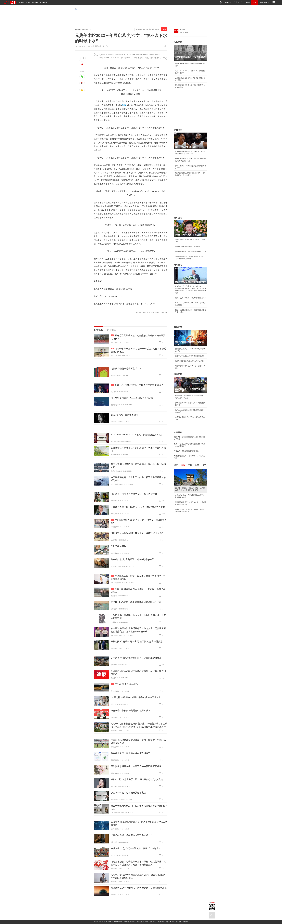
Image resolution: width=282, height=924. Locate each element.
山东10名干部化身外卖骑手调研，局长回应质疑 (134, 494)
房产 (176, 465)
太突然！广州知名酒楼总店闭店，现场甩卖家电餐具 (136, 658)
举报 (165, 46)
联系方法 (132, 922)
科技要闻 (178, 327)
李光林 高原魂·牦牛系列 (126, 684)
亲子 (204, 465)
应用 (27, 2)
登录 (254, 2)
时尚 (197, 465)
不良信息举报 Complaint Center (165, 922)
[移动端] (221, 2)
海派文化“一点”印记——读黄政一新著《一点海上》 (136, 848)
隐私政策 (152, 922)
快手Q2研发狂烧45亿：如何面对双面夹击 (189, 361)
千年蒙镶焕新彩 (118, 546)
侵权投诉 (185, 922)
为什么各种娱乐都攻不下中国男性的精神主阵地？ (139, 385)
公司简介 (126, 922)
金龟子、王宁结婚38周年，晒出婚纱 (187, 246)
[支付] (242, 2)
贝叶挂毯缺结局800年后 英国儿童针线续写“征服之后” (137, 533)
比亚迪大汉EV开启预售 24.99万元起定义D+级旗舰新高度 (139, 888)
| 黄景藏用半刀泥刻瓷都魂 (186, 451)
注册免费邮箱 (263, 2)
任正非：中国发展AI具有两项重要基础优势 (189, 356)
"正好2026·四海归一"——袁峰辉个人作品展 (132, 398)
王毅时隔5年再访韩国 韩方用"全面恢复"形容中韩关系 (137, 641)
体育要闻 (178, 130)
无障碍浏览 (35, 2)
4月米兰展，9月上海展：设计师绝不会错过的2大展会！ (138, 779)
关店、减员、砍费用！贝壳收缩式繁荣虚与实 (190, 298)
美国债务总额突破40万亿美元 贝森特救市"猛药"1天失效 (138, 507)
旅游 (183, 465)
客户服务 (145, 922)
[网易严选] (236, 2)
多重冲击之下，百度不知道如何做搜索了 (130, 753)
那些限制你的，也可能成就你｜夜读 (128, 792)
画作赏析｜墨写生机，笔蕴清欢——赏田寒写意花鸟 (136, 766)
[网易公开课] (228, 2)
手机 (190, 465)
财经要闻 (178, 265)
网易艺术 (84, 29)
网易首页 (21, 2)
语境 (124, 105)
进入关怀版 (43, 2)
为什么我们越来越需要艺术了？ (126, 368)
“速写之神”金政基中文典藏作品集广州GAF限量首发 (136, 697)
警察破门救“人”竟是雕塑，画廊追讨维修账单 (132, 559)
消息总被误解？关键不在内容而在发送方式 (132, 835)
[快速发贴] (82, 58)
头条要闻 (178, 42)
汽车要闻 (178, 374)
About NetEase (117, 922)
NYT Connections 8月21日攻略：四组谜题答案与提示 (137, 434)
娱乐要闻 (178, 218)
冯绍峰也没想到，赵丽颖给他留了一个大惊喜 (190, 251)
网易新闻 (182, 29)
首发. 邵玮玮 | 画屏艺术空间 (124, 414)
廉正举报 (179, 922)
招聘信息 (139, 922)
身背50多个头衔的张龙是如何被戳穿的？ (131, 710)
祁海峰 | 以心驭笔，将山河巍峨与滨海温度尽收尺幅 (136, 602)
